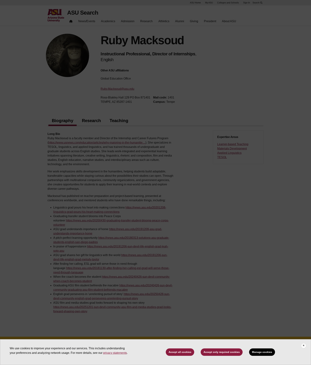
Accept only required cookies (222, 352)
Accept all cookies (180, 352)
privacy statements (115, 352)
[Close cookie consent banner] (303, 345)
